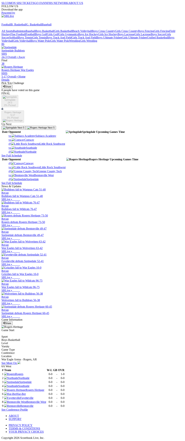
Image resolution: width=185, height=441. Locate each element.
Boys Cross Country (103, 31)
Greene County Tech (35, 171)
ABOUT (14, 415)
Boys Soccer (158, 34)
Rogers (19, 374)
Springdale (23, 179)
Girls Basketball (63, 31)
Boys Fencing (146, 31)
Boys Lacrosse (126, 34)
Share (8, 86)
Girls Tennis (39, 37)
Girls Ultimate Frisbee (134, 37)
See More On (9, 363)
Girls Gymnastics (68, 34)
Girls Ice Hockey (108, 34)
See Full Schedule (11, 155)
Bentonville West (31, 175)
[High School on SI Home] (15, 21)
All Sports (7, 31)
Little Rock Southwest (36, 143)
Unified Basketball (157, 37)
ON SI (15, 3)
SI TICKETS (26, 3)
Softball (13, 37)
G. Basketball (34, 24)
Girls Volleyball (22, 40)
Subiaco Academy (32, 135)
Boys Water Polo (40, 40)
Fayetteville (26, 397)
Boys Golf (41, 34)
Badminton (19, 31)
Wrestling (74, 40)
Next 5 (20, 127)
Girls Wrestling (88, 40)
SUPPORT (15, 419)
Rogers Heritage (35, 389)
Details (5, 79)
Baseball (46, 24)
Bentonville (26, 405)
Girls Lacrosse (142, 34)
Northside (22, 151)
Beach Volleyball (82, 31)
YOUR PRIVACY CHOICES (26, 431)
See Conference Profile (14, 409)
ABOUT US (75, 3)
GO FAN (39, 3)
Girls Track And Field (84, 37)
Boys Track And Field (59, 37)
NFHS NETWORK (56, 3)
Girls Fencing (161, 31)
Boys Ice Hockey (88, 34)
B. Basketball (18, 24)
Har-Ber (21, 393)
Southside (22, 147)
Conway (21, 139)
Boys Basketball (44, 31)
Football (6, 24)
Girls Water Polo (59, 40)
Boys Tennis (25, 37)
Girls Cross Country (126, 31)
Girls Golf (53, 34)
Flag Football (18, 34)
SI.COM (6, 3)
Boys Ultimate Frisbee (109, 37)
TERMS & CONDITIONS (24, 428)
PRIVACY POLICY (21, 425)
